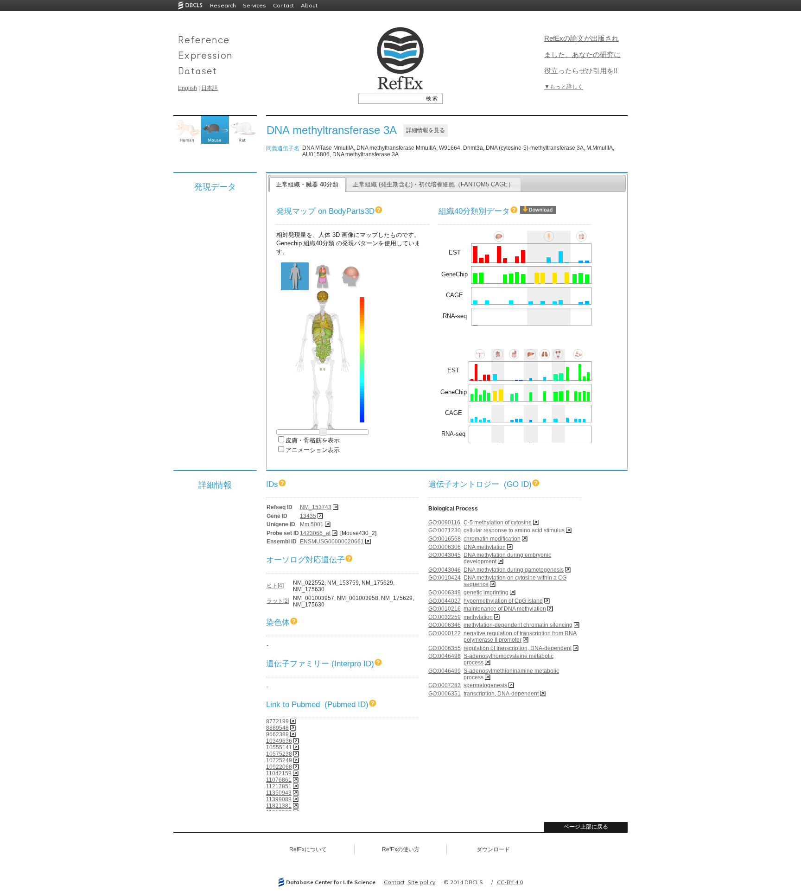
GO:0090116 (444, 522)
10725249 (279, 760)
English (187, 88)
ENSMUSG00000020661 (332, 541)
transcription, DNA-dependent (501, 693)
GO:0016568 (444, 539)
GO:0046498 (444, 656)
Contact (283, 5)
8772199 (277, 721)
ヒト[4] (275, 585)
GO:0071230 (444, 530)
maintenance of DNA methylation (505, 609)
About (309, 5)
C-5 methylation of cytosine (498, 522)
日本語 (209, 88)
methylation (478, 617)
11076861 (279, 780)
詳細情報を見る (425, 130)
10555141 (279, 747)
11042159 (279, 773)
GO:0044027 (444, 601)
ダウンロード (493, 849)
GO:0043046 (444, 570)
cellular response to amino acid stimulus (514, 530)
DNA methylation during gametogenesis (514, 570)
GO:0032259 (444, 617)
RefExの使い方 (401, 849)
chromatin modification (492, 539)
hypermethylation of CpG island (503, 601)
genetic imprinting (486, 592)
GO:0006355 (444, 648)
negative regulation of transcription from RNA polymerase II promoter (520, 636)
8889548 (277, 728)
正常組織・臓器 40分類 (307, 184)
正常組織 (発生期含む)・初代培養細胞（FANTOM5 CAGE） (433, 184)
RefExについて (308, 849)
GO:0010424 (444, 577)
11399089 (279, 799)
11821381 (279, 806)
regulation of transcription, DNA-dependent (518, 648)
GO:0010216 (444, 609)
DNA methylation (485, 547)
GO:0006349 (444, 592)
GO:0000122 (444, 633)
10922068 (279, 767)
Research (223, 5)
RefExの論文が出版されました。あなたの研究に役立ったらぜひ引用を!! (582, 54)
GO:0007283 (444, 685)
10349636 (279, 741)
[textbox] (390, 98)
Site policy (421, 882)
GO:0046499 (444, 671)
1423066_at (315, 533)
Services (254, 5)
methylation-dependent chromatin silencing (518, 625)
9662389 (277, 734)
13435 (308, 516)
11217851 (279, 786)
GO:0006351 (444, 693)
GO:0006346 (444, 625)
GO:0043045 (444, 555)
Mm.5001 (312, 524)
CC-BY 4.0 (510, 882)
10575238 (279, 754)
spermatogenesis (485, 685)
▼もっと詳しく (563, 86)
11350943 (279, 793)
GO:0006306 (444, 547)
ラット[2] (278, 601)
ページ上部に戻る (586, 826)
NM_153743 (315, 507)
